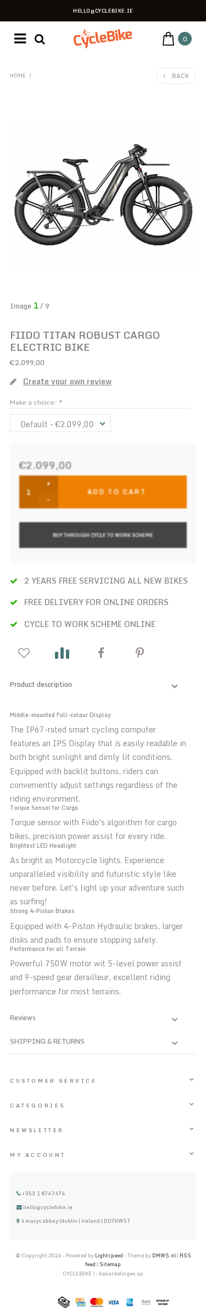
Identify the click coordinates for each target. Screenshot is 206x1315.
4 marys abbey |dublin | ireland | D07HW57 (75, 1220)
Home (18, 75)
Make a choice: (36, 402)
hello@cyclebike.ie (48, 1206)
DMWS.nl (164, 1255)
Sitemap (110, 1264)
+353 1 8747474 (43, 1193)
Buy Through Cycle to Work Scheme (103, 535)
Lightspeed (109, 1255)
